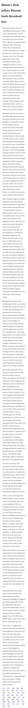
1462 (13, 701)
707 (13, 692)
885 (22, 688)
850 (12, 690)
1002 (13, 699)
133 (9, 692)
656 (13, 704)
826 (18, 699)
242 (19, 697)
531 (3, 704)
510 (3, 695)
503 (9, 701)
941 (17, 695)
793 (21, 690)
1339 (14, 697)
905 (8, 699)
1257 (18, 704)
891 (3, 699)
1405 (9, 697)
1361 (4, 692)
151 (8, 690)
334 (21, 695)
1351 (4, 697)
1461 (23, 704)
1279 (4, 706)
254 (3, 690)
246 (9, 706)
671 (23, 701)
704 (18, 701)
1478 (23, 692)
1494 (4, 701)
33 (21, 699)
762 (23, 697)
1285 (18, 692)
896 (18, 688)
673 (17, 690)
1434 (8, 704)
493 (8, 695)
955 (13, 688)
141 (3, 688)
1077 (8, 688)
